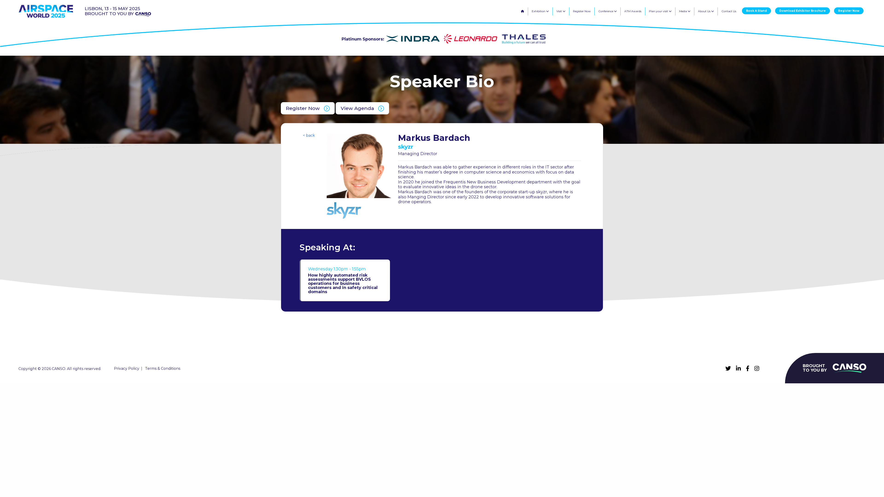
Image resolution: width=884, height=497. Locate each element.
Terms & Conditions (162, 368)
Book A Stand (756, 10)
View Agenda (357, 108)
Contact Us (728, 11)
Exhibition (539, 11)
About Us (704, 11)
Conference (606, 11)
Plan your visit (659, 11)
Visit (559, 11)
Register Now (582, 11)
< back (309, 135)
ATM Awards (632, 11)
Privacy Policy (126, 368)
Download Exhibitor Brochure (802, 10)
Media (683, 11)
